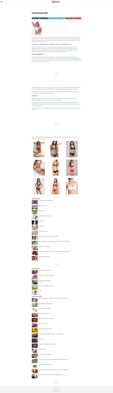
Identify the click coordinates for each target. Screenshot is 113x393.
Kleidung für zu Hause (43, 205)
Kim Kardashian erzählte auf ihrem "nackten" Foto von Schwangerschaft (53, 369)
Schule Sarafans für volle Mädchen (46, 200)
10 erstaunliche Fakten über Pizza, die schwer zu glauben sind (51, 333)
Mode (33, 10)
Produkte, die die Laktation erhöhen (46, 275)
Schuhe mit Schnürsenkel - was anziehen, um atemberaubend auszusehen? (54, 251)
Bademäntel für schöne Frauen (45, 216)
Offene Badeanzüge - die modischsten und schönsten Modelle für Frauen (54, 241)
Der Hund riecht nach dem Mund (45, 364)
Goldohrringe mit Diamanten (44, 308)
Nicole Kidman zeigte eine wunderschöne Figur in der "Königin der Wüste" (53, 298)
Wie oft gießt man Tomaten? (45, 270)
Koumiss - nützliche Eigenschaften (46, 285)
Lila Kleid (40, 291)
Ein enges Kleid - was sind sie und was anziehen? (48, 236)
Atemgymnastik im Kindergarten (45, 354)
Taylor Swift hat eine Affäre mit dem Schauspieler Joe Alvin (51, 374)
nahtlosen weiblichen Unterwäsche (49, 60)
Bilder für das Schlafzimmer (44, 313)
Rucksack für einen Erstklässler (45, 280)
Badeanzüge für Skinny (43, 231)
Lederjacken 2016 (42, 349)
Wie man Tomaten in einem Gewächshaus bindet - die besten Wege (53, 359)
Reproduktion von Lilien (43, 323)
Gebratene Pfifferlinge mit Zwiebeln (46, 318)
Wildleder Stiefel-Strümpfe (44, 246)
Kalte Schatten (42, 339)
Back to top (56, 387)
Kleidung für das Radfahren (44, 256)
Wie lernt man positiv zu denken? (45, 328)
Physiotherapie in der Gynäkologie (45, 303)
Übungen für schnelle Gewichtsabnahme (47, 344)
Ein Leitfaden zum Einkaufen (39, 10)
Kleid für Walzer (42, 210)
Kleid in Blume (41, 226)
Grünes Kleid (41, 221)
